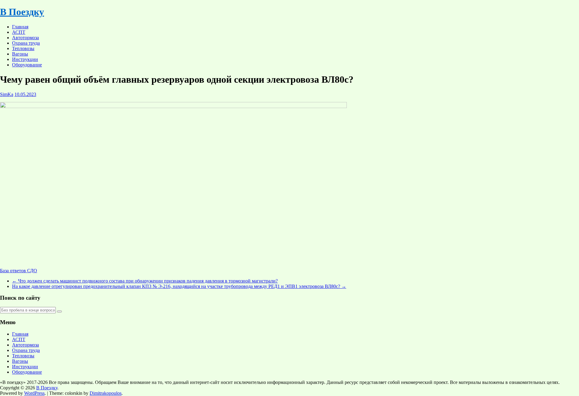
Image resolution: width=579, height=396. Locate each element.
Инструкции (25, 59)
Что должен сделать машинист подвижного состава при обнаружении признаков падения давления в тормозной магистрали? (145, 280)
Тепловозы (23, 48)
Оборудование (27, 64)
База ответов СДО (18, 270)
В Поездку (22, 11)
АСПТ (18, 32)
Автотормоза (25, 37)
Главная (20, 26)
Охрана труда (26, 43)
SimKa (6, 94)
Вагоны (20, 53)
